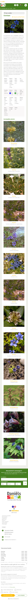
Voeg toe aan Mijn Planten (18, 16)
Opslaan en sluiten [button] (7, 595)
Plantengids (4, 523)
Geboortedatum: (4, 481)
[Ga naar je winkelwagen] (25, 5)
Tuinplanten (4, 518)
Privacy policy (12, 587)
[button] (14, 599)
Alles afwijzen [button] (21, 595)
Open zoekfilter (8, 13)
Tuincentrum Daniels (6, 515)
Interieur (3, 520)
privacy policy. (20, 473)
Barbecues (4, 519)
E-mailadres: (4, 477)
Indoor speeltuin (5, 521)
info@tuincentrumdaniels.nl (10, 539)
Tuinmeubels (4, 522)
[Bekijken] (25, 5)
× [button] (26, 563)
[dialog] (14, 581)
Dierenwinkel (4, 516)
